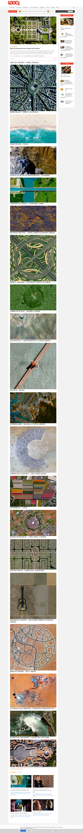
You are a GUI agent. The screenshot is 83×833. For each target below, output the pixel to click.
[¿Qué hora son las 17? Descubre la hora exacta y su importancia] (62, 94)
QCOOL (61, 26)
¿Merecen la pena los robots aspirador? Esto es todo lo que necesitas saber (23, 11)
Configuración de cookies (57, 830)
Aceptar (23, 830)
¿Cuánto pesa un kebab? (65, 76)
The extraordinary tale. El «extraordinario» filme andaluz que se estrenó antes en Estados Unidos (20, 789)
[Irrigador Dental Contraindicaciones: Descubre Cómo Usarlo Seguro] (62, 54)
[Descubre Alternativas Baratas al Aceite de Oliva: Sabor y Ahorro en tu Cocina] (62, 80)
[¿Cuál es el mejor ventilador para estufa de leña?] (62, 41)
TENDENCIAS (42, 7)
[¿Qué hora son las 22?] (62, 89)
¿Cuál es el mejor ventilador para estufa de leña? (68, 41)
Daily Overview (14, 53)
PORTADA (65, 74)
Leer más (14, 794)
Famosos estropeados (37, 811)
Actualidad (11, 7)
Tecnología (18, 7)
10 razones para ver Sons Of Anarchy (48, 11)
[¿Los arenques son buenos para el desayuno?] (62, 101)
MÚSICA (48, 7)
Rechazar (29, 830)
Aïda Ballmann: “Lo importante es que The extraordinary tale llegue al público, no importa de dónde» (42, 790)
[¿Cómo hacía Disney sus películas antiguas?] (21, 806)
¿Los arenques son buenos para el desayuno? (69, 102)
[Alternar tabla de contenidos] (54, 59)
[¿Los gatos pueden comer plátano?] (67, 21)
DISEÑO (57, 7)
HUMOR (52, 7)
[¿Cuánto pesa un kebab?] (67, 69)
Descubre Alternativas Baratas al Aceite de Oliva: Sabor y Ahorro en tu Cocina (66, 82)
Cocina (61, 74)
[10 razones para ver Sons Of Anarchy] (40, 11)
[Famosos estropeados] (43, 804)
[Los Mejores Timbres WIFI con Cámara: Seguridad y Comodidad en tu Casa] (62, 47)
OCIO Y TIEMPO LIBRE (34, 7)
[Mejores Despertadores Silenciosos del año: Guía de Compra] (62, 33)
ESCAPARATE (25, 7)
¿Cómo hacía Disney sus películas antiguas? (19, 813)
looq (61, 31)
